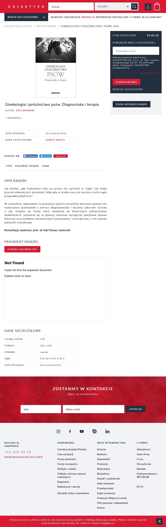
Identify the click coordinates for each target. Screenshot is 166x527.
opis (9, 165)
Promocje (88, 17)
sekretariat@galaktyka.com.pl (23, 457)
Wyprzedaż (104, 17)
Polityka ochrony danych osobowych (71, 475)
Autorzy (101, 449)
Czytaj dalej (147, 73)
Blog (145, 17)
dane (45, 165)
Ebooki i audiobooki (108, 478)
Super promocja (106, 493)
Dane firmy (143, 454)
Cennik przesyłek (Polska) (72, 449)
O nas (140, 459)
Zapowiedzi (72, 17)
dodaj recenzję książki (131, 104)
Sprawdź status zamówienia (73, 493)
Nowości (57, 17)
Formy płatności (66, 459)
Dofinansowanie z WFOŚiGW (147, 475)
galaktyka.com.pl (18, 26)
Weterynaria (46, 26)
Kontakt (156, 17)
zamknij (159, 521)
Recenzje (14, 117)
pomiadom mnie (126, 82)
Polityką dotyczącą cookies (101, 519)
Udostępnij (32, 156)
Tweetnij (47, 156)
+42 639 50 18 (17, 452)
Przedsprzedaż (105, 488)
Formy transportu (67, 464)
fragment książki (27, 165)
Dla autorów (144, 464)
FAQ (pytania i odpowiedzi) (112, 502)
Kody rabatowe (105, 483)
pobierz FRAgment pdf (22, 249)
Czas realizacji (65, 454)
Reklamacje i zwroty (68, 486)
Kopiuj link (60, 156)
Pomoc (101, 507)
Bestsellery (121, 17)
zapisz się (135, 409)
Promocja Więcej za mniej (112, 498)
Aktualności (143, 449)
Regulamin (63, 481)
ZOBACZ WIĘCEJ (55, 139)
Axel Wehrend (25, 110)
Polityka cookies (66, 468)
